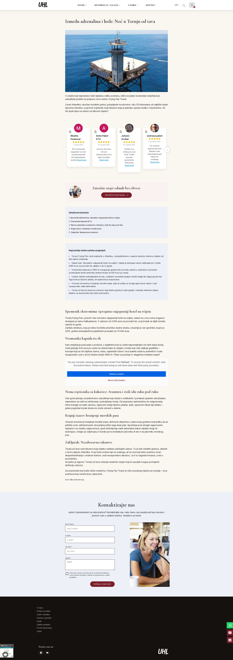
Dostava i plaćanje (44, 618)
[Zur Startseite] (43, 4)
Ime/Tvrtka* (69, 524)
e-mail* (68, 535)
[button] (167, 149)
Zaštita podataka (43, 625)
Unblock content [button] (116, 374)
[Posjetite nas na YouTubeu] (47, 652)
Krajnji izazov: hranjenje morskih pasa (86, 228)
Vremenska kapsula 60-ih (81, 221)
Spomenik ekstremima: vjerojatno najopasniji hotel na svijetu (95, 218)
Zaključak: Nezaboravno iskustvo (84, 232)
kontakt (150, 5)
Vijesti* (68, 558)
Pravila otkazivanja (44, 628)
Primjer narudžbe (43, 611)
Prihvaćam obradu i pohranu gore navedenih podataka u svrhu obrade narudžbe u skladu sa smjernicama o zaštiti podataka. (89, 575)
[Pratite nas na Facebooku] (41, 652)
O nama (132, 5)
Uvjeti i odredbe (43, 614)
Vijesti (39, 631)
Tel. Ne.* (68, 547)
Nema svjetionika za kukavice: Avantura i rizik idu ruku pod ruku (97, 225)
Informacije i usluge (106, 5)
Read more (81, 160)
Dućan (81, 5)
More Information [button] (116, 380)
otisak (39, 621)
